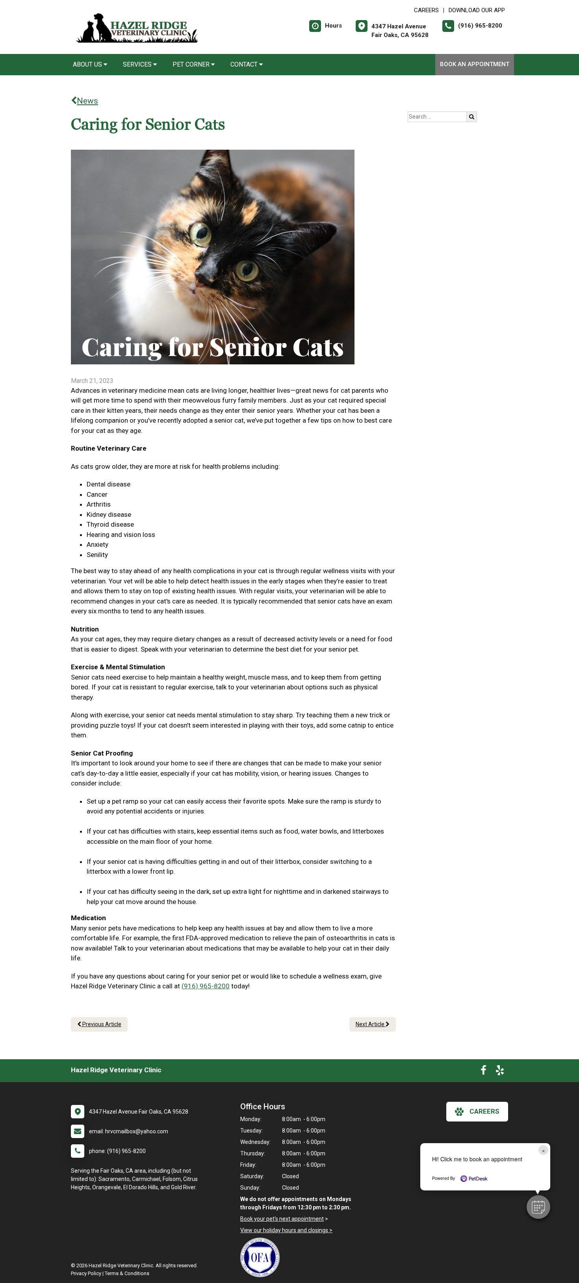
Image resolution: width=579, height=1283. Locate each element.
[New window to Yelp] (500, 1072)
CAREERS (426, 10)
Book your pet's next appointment (282, 1219)
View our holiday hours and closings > (286, 1230)
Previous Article (101, 1024)
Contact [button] (244, 64)
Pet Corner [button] (192, 64)
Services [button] (138, 64)
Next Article (371, 1024)
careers (484, 1111)
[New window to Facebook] (483, 1072)
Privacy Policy (86, 1273)
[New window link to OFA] (262, 1257)
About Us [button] (88, 64)
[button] (538, 1207)
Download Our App (477, 10)
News (87, 101)
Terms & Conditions (127, 1273)
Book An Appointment (474, 64)
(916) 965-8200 (206, 986)
